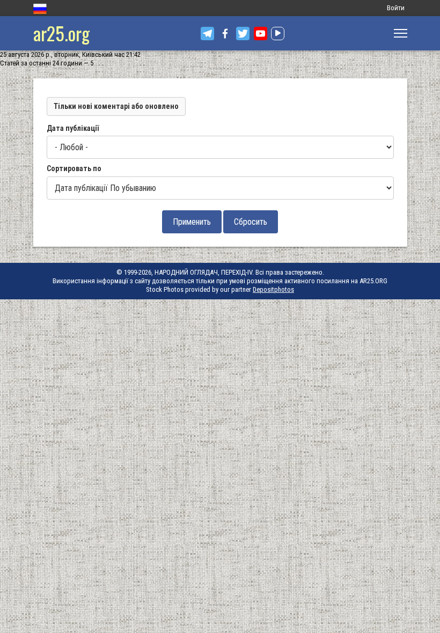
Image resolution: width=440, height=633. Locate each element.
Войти (396, 8)
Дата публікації (73, 128)
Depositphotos (273, 289)
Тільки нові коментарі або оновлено (116, 106)
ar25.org (61, 33)
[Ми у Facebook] (225, 33)
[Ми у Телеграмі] (207, 33)
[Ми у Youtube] (260, 33)
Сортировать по (74, 168)
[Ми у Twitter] (243, 33)
